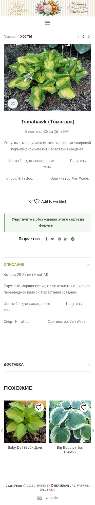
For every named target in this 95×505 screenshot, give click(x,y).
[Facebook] (46, 239)
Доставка (14, 364)
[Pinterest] (59, 239)
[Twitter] (52, 239)
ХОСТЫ (26, 36)
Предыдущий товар (78, 36)
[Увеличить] (13, 103)
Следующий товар (88, 36)
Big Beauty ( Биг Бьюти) (70, 449)
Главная (10, 36)
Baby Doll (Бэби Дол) (25, 447)
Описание (14, 264)
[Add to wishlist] (39, 407)
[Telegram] (72, 239)
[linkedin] (66, 239)
